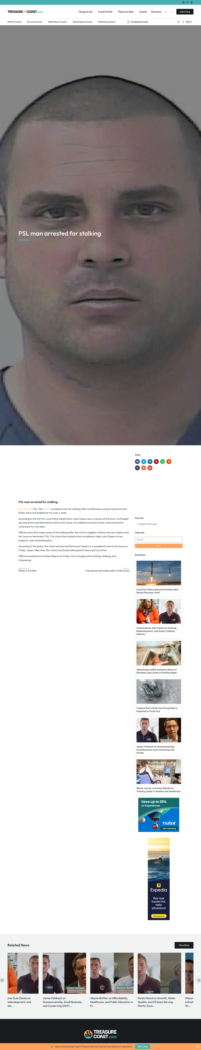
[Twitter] (191, 2)
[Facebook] (183, 2)
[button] (178, 22)
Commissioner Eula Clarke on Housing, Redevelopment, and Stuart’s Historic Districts (156, 631)
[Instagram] (187, 2)
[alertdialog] (100, 1046)
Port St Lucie (25, 509)
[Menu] (166, 11)
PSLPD (47, 509)
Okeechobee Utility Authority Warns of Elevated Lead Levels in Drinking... (75, 1002)
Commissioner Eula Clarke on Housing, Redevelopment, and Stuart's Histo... (168, 1002)
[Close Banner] (198, 1046)
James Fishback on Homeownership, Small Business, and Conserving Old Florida (155, 749)
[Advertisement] (73, 475)
